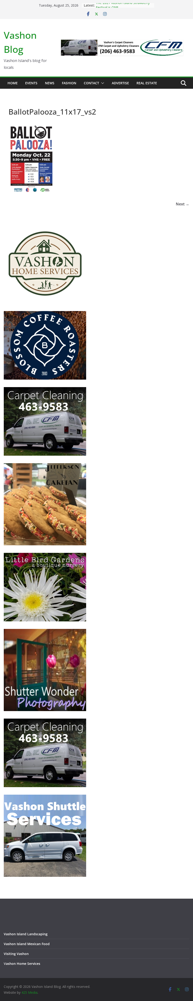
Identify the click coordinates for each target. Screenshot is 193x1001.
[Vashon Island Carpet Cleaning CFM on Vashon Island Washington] (45, 390)
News (49, 83)
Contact (91, 83)
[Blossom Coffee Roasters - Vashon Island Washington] (45, 314)
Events (31, 83)
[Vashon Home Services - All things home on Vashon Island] (45, 224)
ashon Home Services (23, 963)
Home (13, 83)
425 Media (29, 992)
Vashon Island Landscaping (26, 934)
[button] (101, 83)
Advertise (120, 83)
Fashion (69, 83)
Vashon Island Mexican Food (27, 944)
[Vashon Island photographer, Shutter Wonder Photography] (45, 632)
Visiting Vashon (16, 953)
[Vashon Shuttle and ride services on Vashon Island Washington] (45, 797)
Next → (182, 204)
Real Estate (147, 83)
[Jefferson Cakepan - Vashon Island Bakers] (45, 466)
